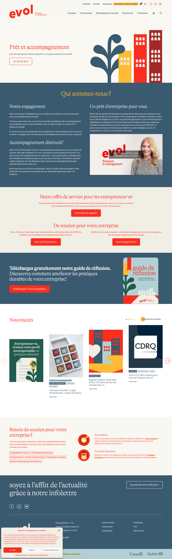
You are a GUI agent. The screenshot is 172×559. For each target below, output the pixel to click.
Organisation (107, 531)
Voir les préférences (51, 550)
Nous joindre (107, 4)
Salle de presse (108, 522)
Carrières (96, 4)
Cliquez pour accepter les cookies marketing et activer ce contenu (126, 154)
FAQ (135, 527)
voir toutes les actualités (151, 319)
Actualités (86, 4)
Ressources (127, 13)
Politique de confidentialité (72, 554)
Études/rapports (95, 376)
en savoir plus (20, 61)
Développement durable (107, 13)
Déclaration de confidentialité (38, 555)
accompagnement (126, 241)
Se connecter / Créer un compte (126, 4)
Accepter (12, 550)
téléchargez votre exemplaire (29, 289)
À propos (72, 13)
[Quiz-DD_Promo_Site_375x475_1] (26, 360)
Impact (152, 371)
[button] (59, 530)
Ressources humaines (56, 457)
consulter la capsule (86, 213)
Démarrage (70, 383)
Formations (142, 13)
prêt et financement (46, 241)
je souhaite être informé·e (144, 484)
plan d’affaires (151, 439)
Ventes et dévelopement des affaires (25, 461)
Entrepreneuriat (143, 371)
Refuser (32, 550)
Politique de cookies (21, 555)
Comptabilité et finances (20, 453)
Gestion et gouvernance (35, 457)
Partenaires (138, 522)
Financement (86, 13)
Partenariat (132, 371)
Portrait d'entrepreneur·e (57, 383)
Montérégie (53, 386)
